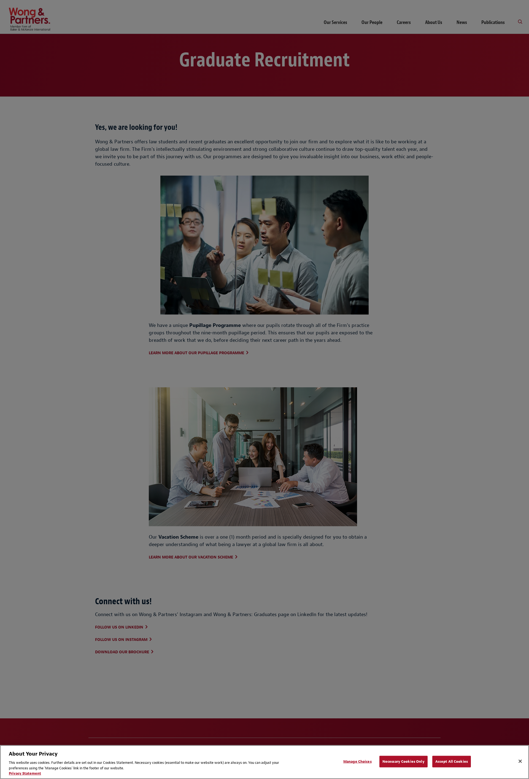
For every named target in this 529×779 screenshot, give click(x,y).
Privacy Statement (25, 773)
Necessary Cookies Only (403, 761)
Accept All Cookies (451, 761)
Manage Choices (357, 761)
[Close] (520, 761)
